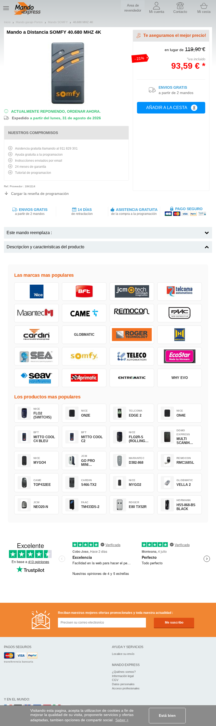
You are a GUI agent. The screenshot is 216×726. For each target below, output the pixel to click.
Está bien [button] (167, 715)
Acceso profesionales (126, 688)
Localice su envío (123, 653)
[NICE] (36, 291)
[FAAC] (179, 313)
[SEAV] (36, 378)
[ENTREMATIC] (132, 378)
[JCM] (132, 291)
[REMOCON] (132, 313)
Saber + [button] (122, 720)
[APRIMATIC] (84, 378)
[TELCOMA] (179, 291)
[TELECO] (132, 356)
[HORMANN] (179, 334)
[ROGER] (132, 334)
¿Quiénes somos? (124, 671)
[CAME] (84, 313)
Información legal (123, 676)
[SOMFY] (84, 356)
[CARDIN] (36, 334)
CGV (115, 679)
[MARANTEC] (36, 313)
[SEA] (36, 356)
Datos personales (123, 684)
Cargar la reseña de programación (40, 193)
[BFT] (84, 291)
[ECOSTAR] (179, 356)
